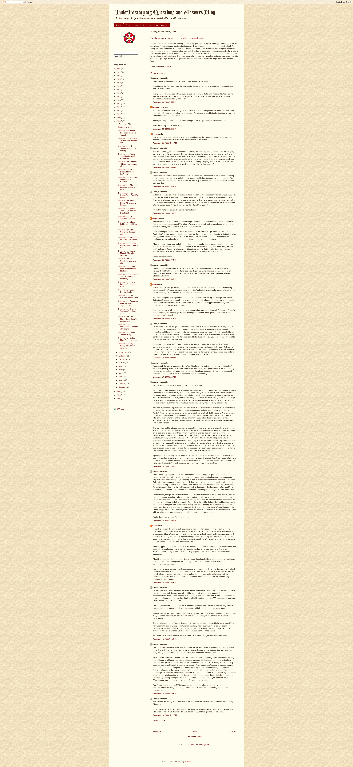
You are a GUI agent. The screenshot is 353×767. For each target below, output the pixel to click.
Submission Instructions (158, 25)
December (123, 124)
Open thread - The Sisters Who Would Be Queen (128, 195)
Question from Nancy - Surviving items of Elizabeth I (127, 156)
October (122, 356)
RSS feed (120, 409)
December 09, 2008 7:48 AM (164, 167)
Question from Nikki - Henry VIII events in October (127, 203)
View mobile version (194, 736)
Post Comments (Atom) (200, 745)
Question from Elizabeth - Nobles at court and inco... (127, 187)
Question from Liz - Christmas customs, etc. (127, 261)
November (123, 352)
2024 (119, 69)
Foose (155, 134)
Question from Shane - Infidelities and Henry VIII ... (127, 224)
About (128, 25)
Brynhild (156, 218)
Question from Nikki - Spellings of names (127, 217)
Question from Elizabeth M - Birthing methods (127, 239)
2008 (119, 121)
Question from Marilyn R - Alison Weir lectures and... (128, 140)
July (121, 366)
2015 (119, 97)
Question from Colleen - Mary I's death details (127, 339)
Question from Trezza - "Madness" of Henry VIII (127, 311)
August (122, 363)
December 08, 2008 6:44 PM (164, 129)
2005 (119, 399)
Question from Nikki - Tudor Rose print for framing (127, 148)
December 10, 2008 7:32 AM (164, 358)
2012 (119, 107)
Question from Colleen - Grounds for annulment (128, 297)
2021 (119, 76)
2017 (119, 90)
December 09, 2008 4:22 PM (164, 260)
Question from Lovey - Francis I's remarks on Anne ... (128, 284)
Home (118, 25)
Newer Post (156, 732)
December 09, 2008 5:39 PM (164, 279)
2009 (119, 118)
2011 (119, 111)
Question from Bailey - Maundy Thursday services (127, 253)
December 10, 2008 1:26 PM (164, 466)
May (121, 373)
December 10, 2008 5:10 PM (164, 639)
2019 (119, 83)
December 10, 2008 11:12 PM (165, 715)
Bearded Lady (158, 107)
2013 (119, 104)
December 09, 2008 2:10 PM (164, 213)
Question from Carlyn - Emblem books (127, 291)
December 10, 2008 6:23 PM (164, 693)
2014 (119, 100)
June (121, 370)
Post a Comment (160, 720)
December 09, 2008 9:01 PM (164, 319)
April (121, 377)
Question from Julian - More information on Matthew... (127, 269)
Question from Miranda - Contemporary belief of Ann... (128, 245)
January (122, 387)
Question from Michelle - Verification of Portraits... (128, 179)
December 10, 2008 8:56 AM (164, 377)
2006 (119, 395)
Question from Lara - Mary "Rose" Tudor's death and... (127, 319)
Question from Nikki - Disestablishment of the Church (127, 172)
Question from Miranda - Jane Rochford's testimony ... (127, 276)
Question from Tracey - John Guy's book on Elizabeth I (127, 211)
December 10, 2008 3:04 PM (164, 582)
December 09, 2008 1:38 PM (164, 187)
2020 (119, 79)
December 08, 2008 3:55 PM (164, 102)
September (123, 359)
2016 (119, 93)
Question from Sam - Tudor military (126, 333)
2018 (119, 86)
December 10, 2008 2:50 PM (164, 521)
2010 (119, 114)
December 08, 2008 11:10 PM (165, 143)
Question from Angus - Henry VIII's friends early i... (127, 346)
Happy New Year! (125, 127)
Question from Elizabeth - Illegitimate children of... (127, 164)
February (122, 384)
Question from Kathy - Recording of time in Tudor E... (127, 133)
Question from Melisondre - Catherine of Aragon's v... (128, 327)
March (121, 380)
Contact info (139, 25)
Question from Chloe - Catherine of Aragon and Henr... (127, 232)
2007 (119, 392)
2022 (119, 72)
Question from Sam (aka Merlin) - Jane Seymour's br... (128, 303)
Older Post (233, 732)
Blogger (188, 762)
